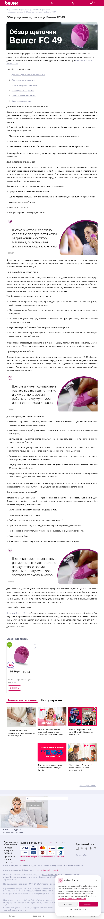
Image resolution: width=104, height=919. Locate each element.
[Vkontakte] (82, 849)
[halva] (42, 853)
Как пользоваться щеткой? (24, 95)
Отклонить (68, 904)
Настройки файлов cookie (48, 870)
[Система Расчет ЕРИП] (51, 848)
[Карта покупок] (33, 853)
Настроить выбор (77, 909)
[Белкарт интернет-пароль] (24, 853)
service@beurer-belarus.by (15, 910)
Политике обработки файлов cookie (72, 898)
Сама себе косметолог (22, 101)
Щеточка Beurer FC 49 (17, 613)
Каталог (12, 916)
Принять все (88, 904)
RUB (57, 842)
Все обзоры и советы (88, 786)
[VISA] (33, 848)
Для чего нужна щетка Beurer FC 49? (28, 74)
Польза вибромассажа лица (24, 85)
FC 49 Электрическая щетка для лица (20, 681)
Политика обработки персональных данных (63, 865)
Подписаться (34, 805)
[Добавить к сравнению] (35, 644)
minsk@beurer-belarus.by (14, 877)
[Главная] (7, 9)
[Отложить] (35, 648)
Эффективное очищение (23, 80)
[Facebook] (86, 849)
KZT (63, 842)
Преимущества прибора (23, 90)
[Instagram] (77, 849)
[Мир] (60, 848)
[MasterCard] (42, 848)
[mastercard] (51, 853)
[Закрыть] (96, 880)
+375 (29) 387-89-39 (51, 874)
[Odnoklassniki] (91, 849)
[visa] (24, 848)
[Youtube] (95, 849)
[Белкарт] (60, 853)
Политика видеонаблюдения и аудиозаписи (22, 865)
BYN (51, 842)
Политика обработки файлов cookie (18, 870)
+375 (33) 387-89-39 (70, 874)
